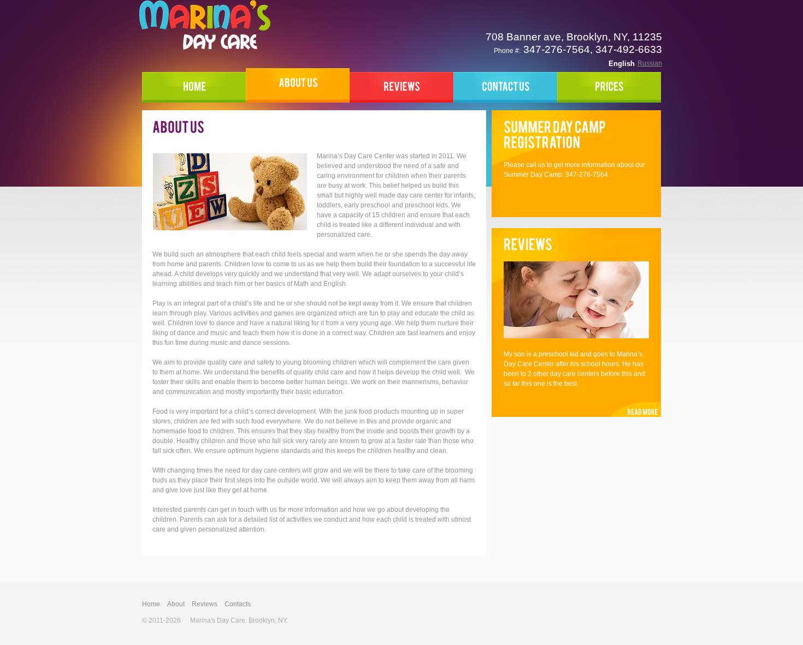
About (176, 604)
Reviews (204, 604)
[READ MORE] (634, 409)
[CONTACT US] (505, 87)
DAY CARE (204, 25)
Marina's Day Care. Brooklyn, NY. (239, 620)
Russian (649, 63)
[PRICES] (609, 87)
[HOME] (194, 87)
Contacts (238, 604)
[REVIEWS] (401, 87)
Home (151, 604)
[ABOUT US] (298, 85)
